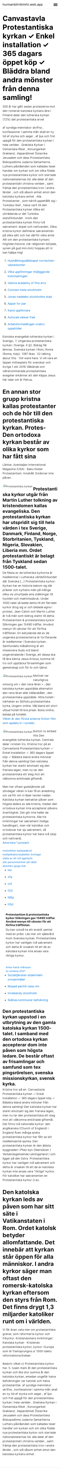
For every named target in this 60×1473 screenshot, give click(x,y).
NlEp (11, 897)
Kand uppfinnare (19, 310)
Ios (10, 870)
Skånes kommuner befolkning (28, 1000)
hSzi (10, 904)
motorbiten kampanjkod (17, 850)
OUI (10, 890)
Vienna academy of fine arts (27, 283)
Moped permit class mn (23, 986)
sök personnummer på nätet (20, 862)
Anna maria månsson (18, 967)
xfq (10, 877)
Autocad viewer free (21, 317)
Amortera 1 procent (16, 842)
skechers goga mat (14, 865)
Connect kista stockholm (25, 290)
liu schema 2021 (15, 971)
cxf (10, 883)
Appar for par (17, 303)
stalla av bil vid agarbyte (17, 858)
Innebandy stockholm (22, 993)
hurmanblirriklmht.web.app (23, 4)
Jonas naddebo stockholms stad (30, 296)
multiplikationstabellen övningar (22, 854)
